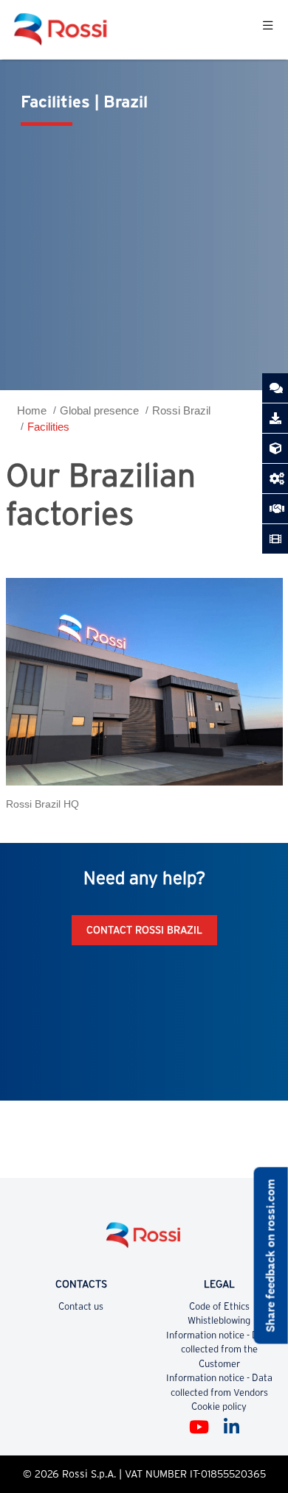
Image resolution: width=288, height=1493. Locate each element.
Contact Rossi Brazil (144, 930)
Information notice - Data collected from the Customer (219, 1349)
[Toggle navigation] (267, 29)
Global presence (99, 410)
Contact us (80, 1306)
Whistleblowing (219, 1320)
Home (32, 410)
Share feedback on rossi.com (270, 1255)
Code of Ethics (219, 1306)
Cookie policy (219, 1406)
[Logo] (144, 1241)
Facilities (48, 426)
